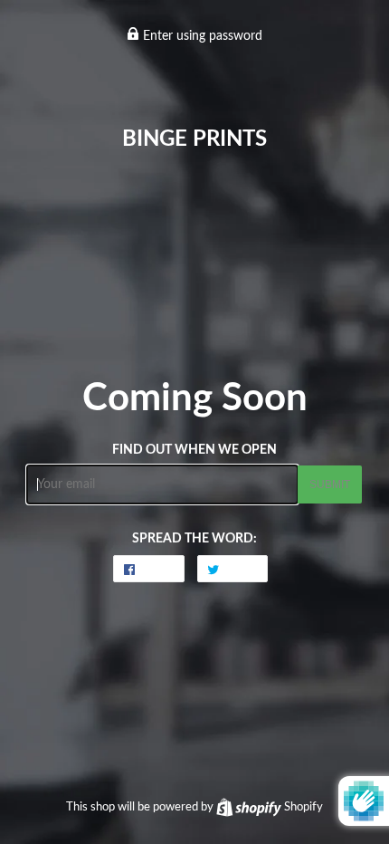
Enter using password (200, 36)
